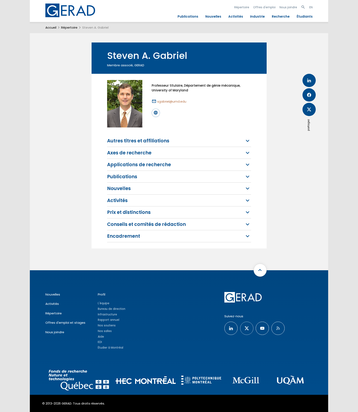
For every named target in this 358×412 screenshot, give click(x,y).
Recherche (281, 16)
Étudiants (305, 16)
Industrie (257, 16)
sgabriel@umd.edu (171, 101)
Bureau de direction (111, 309)
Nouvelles (213, 16)
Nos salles (105, 331)
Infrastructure (107, 314)
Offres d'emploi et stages (65, 322)
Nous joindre (288, 7)
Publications (188, 16)
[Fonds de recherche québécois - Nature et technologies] (78, 381)
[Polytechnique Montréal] (201, 380)
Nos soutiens (107, 325)
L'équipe (103, 303)
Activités (235, 16)
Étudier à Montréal (110, 348)
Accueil (50, 27)
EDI (100, 342)
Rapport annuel (108, 320)
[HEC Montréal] (145, 380)
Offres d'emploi (264, 7)
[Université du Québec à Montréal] (290, 381)
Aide (101, 337)
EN (311, 7)
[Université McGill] (246, 381)
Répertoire (241, 7)
